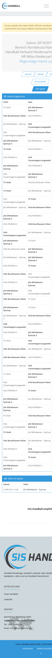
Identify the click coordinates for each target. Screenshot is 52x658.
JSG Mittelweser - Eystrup (34, 489)
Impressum (28, 648)
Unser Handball (11, 594)
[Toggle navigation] (46, 6)
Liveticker (8, 599)
